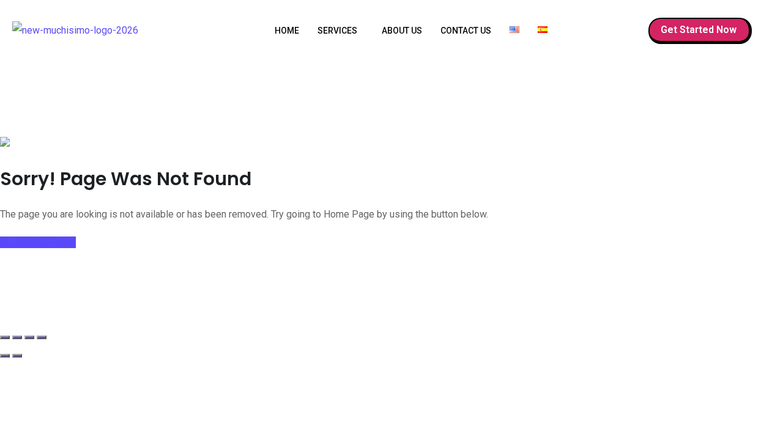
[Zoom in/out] (5, 337)
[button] (340, 31)
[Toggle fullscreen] (17, 337)
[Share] (29, 337)
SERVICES (337, 30)
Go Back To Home (38, 242)
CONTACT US (465, 30)
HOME (287, 30)
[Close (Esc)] (41, 337)
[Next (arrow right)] (17, 356)
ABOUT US (402, 30)
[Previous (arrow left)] (5, 356)
